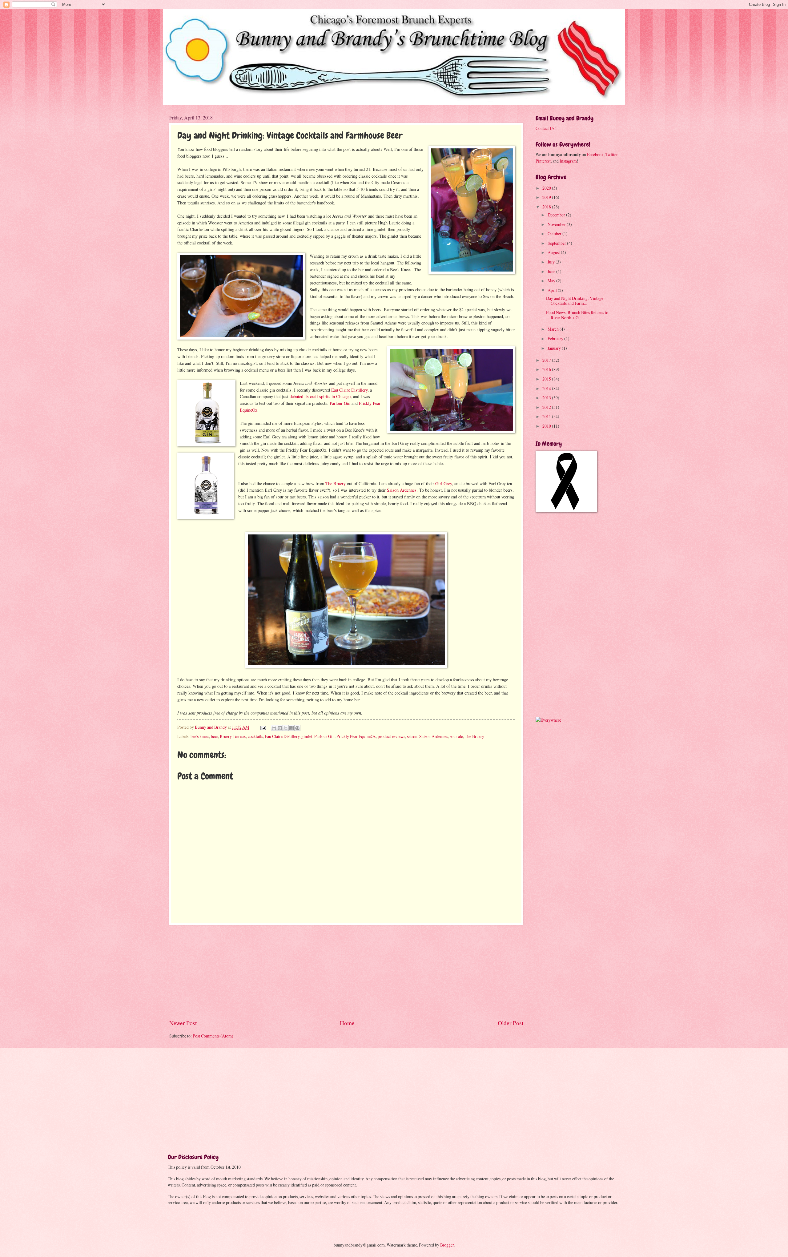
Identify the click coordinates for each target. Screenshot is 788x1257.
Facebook (595, 154)
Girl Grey (443, 483)
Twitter (611, 154)
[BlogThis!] (280, 728)
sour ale (456, 736)
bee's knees (200, 736)
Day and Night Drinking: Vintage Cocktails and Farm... (574, 300)
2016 (547, 369)
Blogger (447, 1245)
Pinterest (543, 161)
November (557, 224)
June (552, 271)
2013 (547, 398)
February (556, 338)
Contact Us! (546, 128)
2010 (547, 426)
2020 (547, 188)
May (552, 281)
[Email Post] (263, 727)
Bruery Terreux (233, 736)
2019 (547, 197)
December (557, 215)
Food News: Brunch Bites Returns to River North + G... (577, 314)
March (554, 329)
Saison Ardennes (433, 736)
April (553, 290)
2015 (547, 379)
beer (214, 736)
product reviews (391, 736)
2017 (547, 360)
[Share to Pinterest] (297, 728)
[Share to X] (286, 728)
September (557, 243)
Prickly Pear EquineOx (356, 736)
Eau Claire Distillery (349, 390)
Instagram (568, 161)
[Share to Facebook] (291, 728)
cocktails (255, 736)
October (555, 233)
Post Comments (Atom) (213, 1036)
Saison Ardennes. (402, 490)
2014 (547, 388)
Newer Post (183, 1023)
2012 (547, 407)
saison (412, 736)
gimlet (306, 736)
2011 (547, 416)
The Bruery (335, 483)
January (555, 348)
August (554, 252)
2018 (547, 207)
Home (347, 1023)
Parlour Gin (340, 403)
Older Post (510, 1023)
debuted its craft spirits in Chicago (320, 396)
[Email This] (274, 728)
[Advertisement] (346, 971)
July (552, 262)
